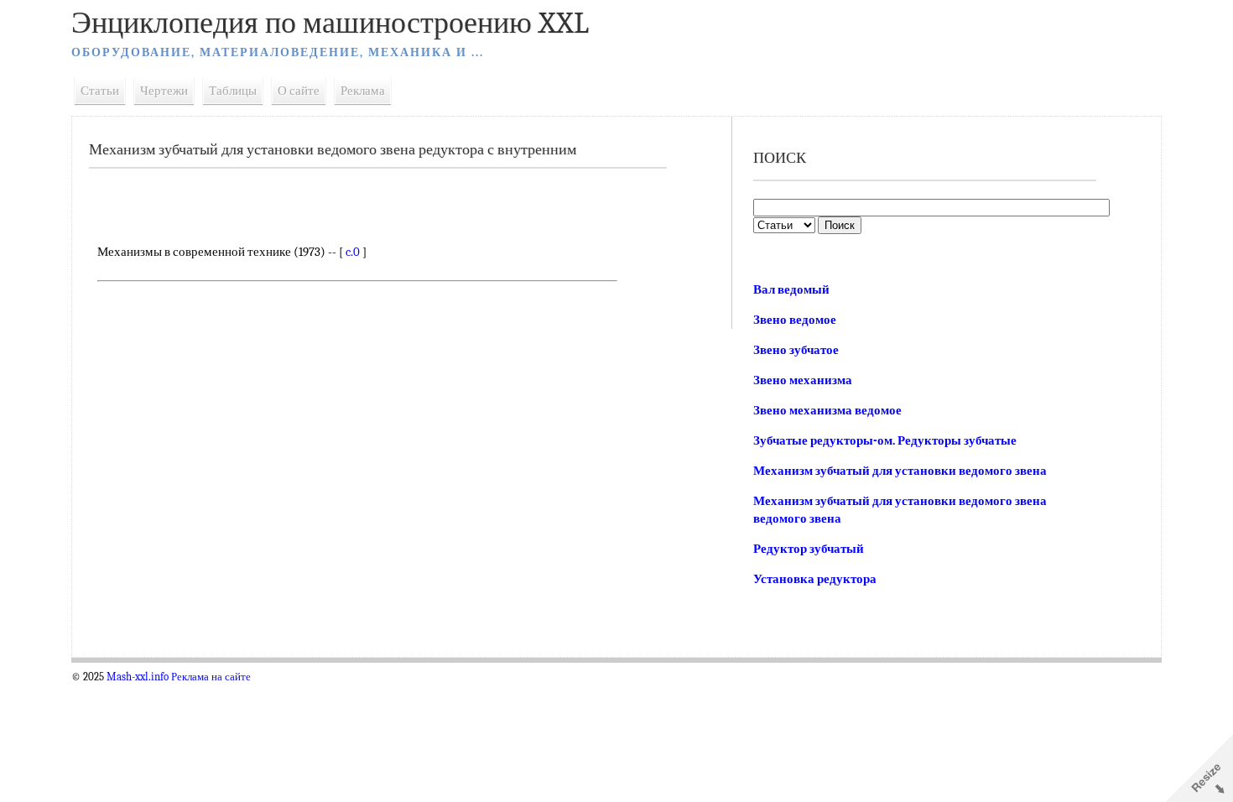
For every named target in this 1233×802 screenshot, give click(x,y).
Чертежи (164, 90)
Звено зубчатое (796, 349)
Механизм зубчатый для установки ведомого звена (900, 470)
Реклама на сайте (211, 677)
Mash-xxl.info (138, 677)
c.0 (353, 251)
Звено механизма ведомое (827, 410)
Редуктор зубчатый (808, 548)
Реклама (363, 90)
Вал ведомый (791, 289)
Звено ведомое (794, 319)
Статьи (100, 90)
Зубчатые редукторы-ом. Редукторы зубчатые (885, 440)
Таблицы (233, 90)
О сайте (299, 90)
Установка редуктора (815, 578)
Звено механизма (802, 380)
